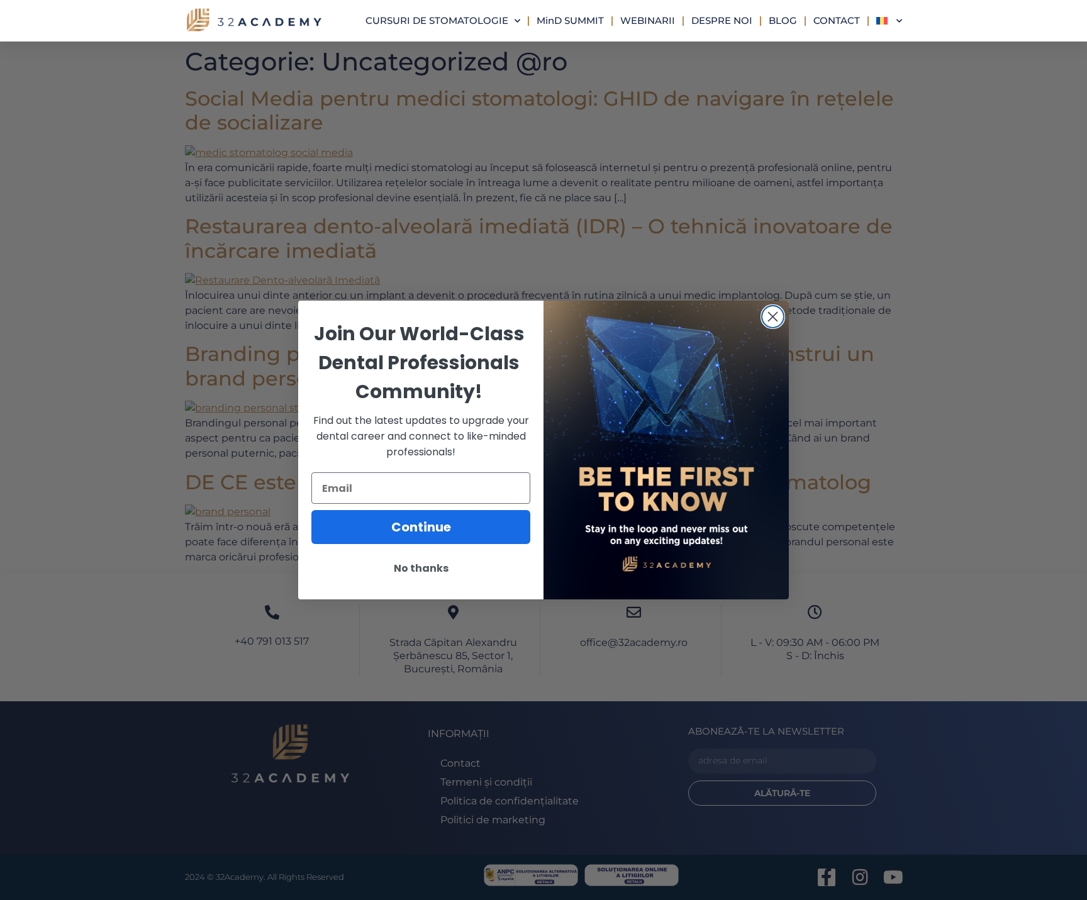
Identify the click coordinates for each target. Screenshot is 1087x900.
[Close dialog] (773, 317)
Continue (421, 527)
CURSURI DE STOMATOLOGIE (436, 20)
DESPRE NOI (721, 20)
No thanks (421, 568)
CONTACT (836, 20)
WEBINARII (647, 20)
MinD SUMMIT (570, 20)
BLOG (783, 20)
